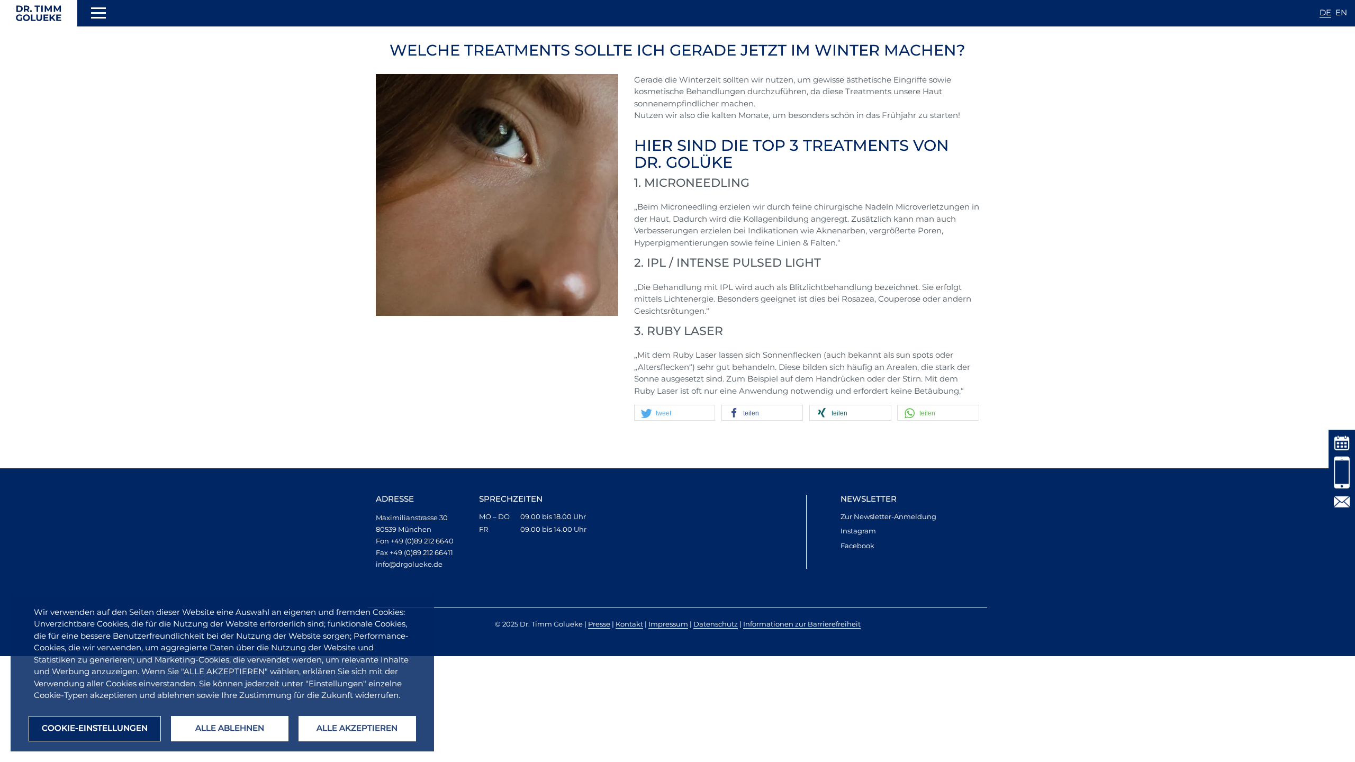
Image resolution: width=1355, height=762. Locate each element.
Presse (599, 624)
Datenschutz (715, 624)
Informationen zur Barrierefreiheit (802, 624)
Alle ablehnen (229, 728)
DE (1325, 12)
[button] (676, 413)
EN (1341, 12)
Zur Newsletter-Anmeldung (888, 516)
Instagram (858, 531)
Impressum (668, 624)
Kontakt (629, 624)
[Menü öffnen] (98, 15)
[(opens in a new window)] (1342, 442)
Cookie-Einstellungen (95, 728)
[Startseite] (38, 13)
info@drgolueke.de (409, 564)
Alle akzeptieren (357, 728)
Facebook (857, 545)
